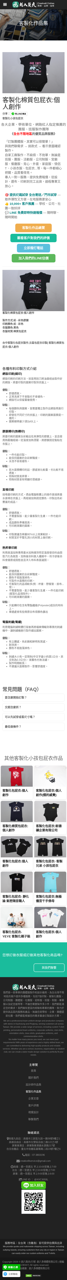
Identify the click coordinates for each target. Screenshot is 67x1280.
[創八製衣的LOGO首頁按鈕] (33, 4)
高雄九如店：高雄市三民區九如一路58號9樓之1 (34, 1138)
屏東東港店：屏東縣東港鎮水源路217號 (33, 1145)
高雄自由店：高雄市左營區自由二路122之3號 (33, 1142)
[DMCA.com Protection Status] (33, 1275)
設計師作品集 (33, 1084)
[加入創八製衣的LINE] (33, 1201)
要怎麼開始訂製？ (16, 697)
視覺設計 (33, 1112)
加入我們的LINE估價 (34, 258)
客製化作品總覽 (33, 228)
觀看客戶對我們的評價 (33, 238)
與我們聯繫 (49, 967)
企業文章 (33, 1098)
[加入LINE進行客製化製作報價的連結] (11, 1267)
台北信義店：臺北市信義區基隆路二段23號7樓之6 (33, 1148)
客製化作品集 (33, 1091)
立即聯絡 (13, 1274)
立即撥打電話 (33, 248)
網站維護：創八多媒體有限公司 (33, 1268)
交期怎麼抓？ (13, 707)
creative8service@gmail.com (35, 1160)
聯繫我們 (33, 1119)
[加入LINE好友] (33, 1185)
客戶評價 (33, 1105)
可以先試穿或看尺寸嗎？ (20, 717)
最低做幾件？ (13, 726)
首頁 (33, 1070)
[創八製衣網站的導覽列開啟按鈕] (5, 5)
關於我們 (33, 1077)
